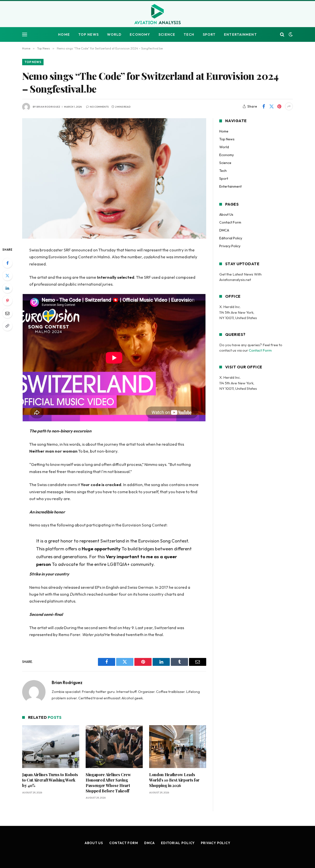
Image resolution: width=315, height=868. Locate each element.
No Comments (99, 106)
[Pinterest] (7, 301)
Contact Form (230, 222)
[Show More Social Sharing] (289, 106)
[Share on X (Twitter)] (271, 106)
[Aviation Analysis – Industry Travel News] (157, 14)
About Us (226, 214)
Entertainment (240, 34)
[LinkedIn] (7, 288)
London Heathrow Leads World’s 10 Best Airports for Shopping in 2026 (174, 780)
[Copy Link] (7, 326)
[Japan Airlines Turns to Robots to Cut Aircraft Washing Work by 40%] (50, 746)
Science (166, 34)
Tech (189, 34)
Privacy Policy (229, 246)
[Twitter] (7, 275)
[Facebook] (7, 263)
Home (64, 34)
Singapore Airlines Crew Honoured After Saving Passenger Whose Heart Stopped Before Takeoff (108, 782)
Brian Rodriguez (48, 106)
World (114, 34)
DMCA (224, 230)
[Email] (7, 313)
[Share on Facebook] (263, 106)
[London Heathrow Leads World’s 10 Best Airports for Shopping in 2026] (177, 746)
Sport (209, 34)
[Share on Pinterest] (279, 106)
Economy (140, 34)
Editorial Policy (230, 238)
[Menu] (24, 34)
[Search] (282, 34)
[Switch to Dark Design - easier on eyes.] (290, 34)
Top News (88, 34)
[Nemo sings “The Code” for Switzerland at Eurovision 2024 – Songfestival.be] (114, 178)
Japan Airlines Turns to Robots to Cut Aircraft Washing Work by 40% (50, 780)
